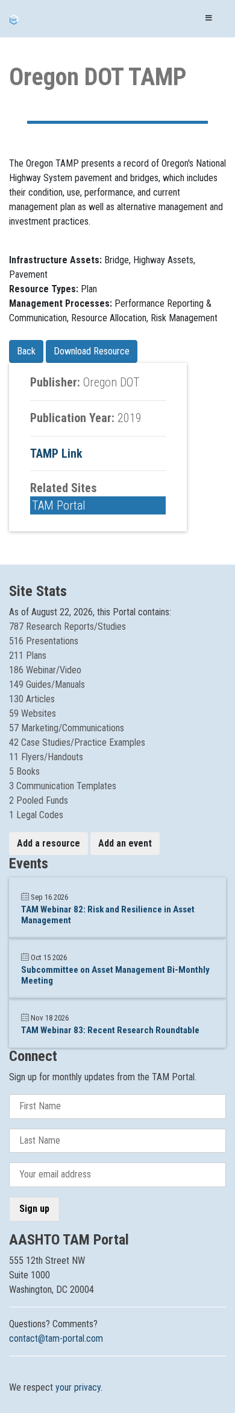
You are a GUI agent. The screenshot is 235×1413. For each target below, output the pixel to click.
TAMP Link (56, 453)
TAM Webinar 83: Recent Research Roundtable (110, 1030)
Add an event (125, 843)
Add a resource (48, 843)
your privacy (78, 1387)
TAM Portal (59, 505)
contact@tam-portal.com (56, 1338)
